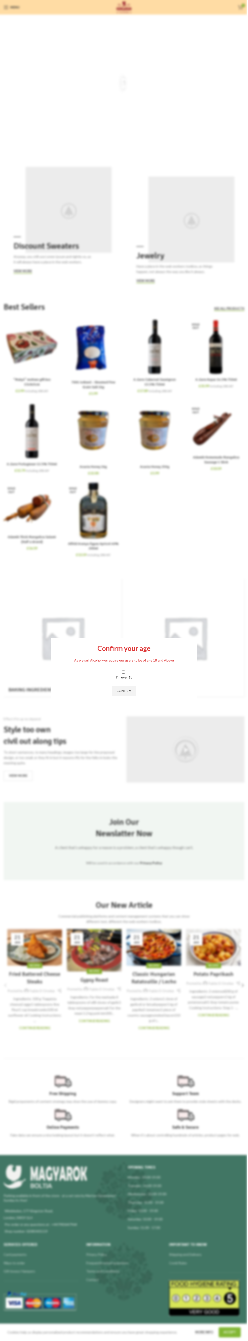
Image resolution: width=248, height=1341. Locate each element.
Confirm (124, 691)
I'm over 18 (124, 677)
